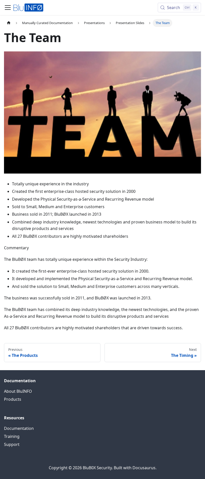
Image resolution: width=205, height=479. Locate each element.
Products (12, 399)
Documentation (19, 428)
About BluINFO (18, 391)
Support (12, 444)
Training (12, 436)
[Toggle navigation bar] (8, 7)
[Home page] (9, 23)
